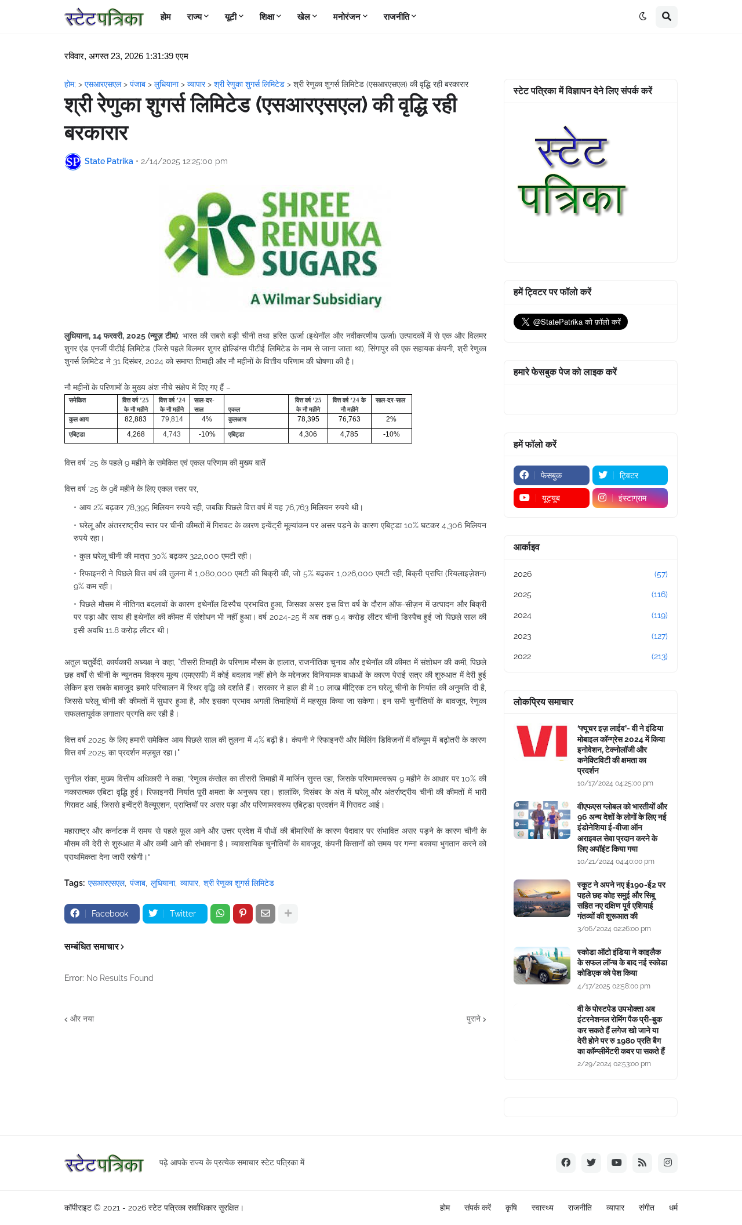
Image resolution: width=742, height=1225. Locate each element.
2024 (591, 615)
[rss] (642, 1163)
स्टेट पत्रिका (167, 1207)
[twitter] (591, 1163)
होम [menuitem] (166, 17)
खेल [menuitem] (303, 17)
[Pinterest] (243, 914)
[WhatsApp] (220, 914)
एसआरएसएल (106, 883)
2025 (591, 594)
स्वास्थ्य (543, 1207)
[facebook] (566, 1163)
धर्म (673, 1207)
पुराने (474, 1018)
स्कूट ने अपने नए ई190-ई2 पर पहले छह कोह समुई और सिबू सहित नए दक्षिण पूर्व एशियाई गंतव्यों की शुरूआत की (621, 900)
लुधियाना (163, 883)
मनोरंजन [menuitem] (347, 17)
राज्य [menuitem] (194, 17)
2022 (591, 656)
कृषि (511, 1207)
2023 (591, 636)
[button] (643, 17)
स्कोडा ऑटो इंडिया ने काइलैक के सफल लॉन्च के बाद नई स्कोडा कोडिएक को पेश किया (622, 962)
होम (445, 1207)
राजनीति (580, 1207)
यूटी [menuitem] (231, 17)
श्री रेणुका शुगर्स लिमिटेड (238, 883)
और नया (82, 1018)
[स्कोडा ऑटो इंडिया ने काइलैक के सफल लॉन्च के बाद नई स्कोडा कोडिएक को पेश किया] (542, 965)
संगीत (646, 1207)
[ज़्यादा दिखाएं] (288, 914)
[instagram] (668, 1163)
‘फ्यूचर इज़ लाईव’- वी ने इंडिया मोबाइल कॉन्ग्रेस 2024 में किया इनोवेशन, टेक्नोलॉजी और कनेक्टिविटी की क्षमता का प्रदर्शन (621, 749)
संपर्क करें (477, 1207)
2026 (591, 574)
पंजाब (138, 883)
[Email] (265, 914)
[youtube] (617, 1163)
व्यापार (189, 883)
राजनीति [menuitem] (396, 17)
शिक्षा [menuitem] (267, 17)
